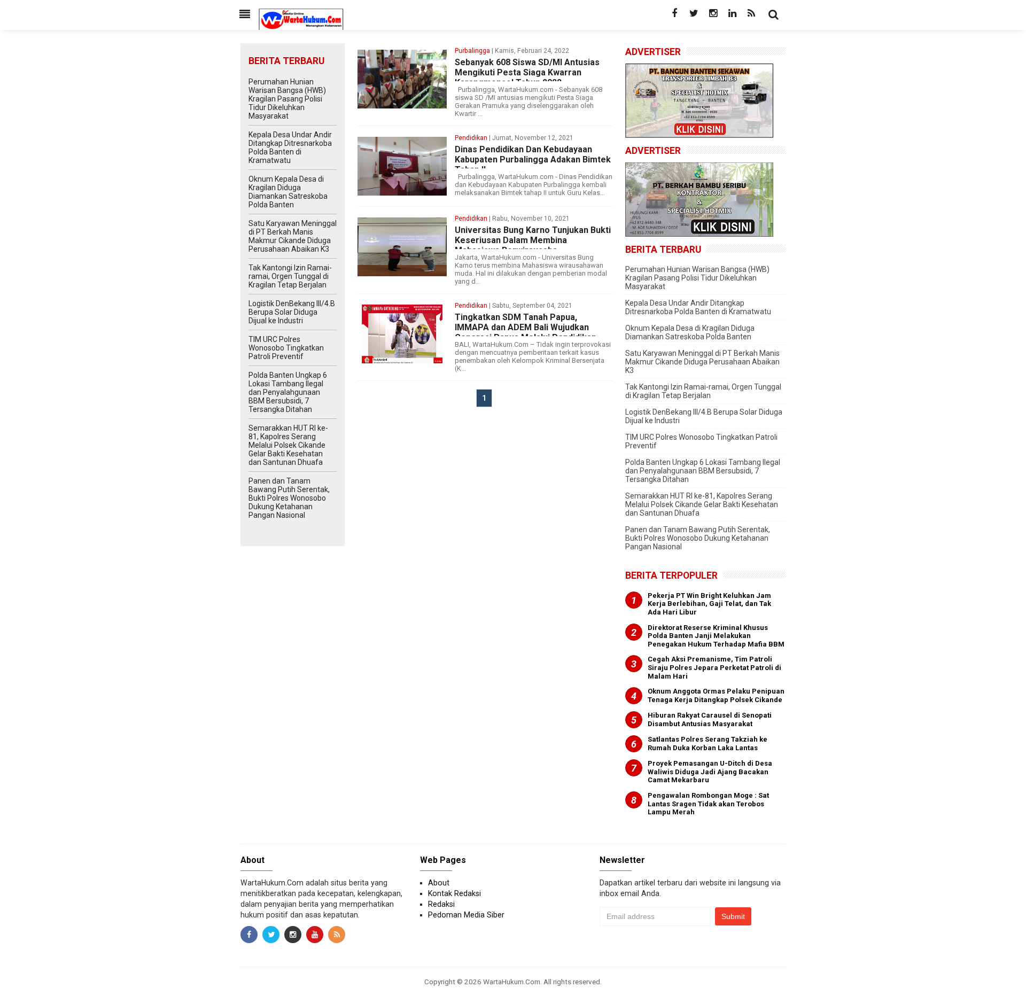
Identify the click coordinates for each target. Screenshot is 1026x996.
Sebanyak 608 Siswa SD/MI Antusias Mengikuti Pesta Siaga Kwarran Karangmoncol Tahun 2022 (527, 72)
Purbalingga (472, 51)
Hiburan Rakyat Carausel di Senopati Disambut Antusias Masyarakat (710, 719)
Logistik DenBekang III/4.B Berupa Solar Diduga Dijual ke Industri (291, 312)
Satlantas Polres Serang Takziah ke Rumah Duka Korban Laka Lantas (707, 743)
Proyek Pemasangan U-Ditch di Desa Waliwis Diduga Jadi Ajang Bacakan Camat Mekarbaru (710, 771)
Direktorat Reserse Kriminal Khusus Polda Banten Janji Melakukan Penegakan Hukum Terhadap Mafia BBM (716, 636)
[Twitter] (694, 13)
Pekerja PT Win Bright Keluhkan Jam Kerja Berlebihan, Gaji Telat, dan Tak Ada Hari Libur (709, 604)
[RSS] (751, 13)
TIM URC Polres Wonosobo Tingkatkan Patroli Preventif (286, 348)
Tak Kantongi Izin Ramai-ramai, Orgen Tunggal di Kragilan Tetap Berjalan (290, 276)
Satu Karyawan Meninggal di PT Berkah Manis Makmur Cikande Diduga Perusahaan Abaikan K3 (292, 236)
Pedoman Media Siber (466, 915)
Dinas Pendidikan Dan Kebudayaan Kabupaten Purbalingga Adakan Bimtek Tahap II (533, 159)
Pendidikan (471, 138)
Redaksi (441, 904)
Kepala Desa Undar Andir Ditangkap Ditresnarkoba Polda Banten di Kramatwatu (290, 147)
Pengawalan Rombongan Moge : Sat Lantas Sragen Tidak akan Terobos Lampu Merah (708, 803)
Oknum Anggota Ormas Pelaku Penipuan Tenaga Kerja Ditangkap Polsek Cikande (716, 695)
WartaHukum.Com (511, 981)
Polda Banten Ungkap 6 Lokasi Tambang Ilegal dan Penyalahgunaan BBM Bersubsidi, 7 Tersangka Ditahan (287, 392)
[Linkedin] (732, 13)
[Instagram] (713, 13)
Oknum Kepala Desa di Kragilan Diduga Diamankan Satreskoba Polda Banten (288, 192)
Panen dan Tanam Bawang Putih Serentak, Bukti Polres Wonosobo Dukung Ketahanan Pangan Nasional (289, 498)
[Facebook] (674, 13)
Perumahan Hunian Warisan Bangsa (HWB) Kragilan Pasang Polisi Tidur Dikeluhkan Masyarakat (287, 98)
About (438, 882)
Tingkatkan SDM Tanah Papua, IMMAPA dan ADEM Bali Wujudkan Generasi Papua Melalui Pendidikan (525, 327)
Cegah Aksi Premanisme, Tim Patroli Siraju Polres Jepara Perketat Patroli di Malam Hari (714, 667)
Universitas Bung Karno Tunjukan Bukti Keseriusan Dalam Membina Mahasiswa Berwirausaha (533, 240)
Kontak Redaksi (454, 893)
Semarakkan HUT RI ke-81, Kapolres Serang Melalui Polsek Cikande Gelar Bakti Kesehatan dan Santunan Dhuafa (288, 445)
